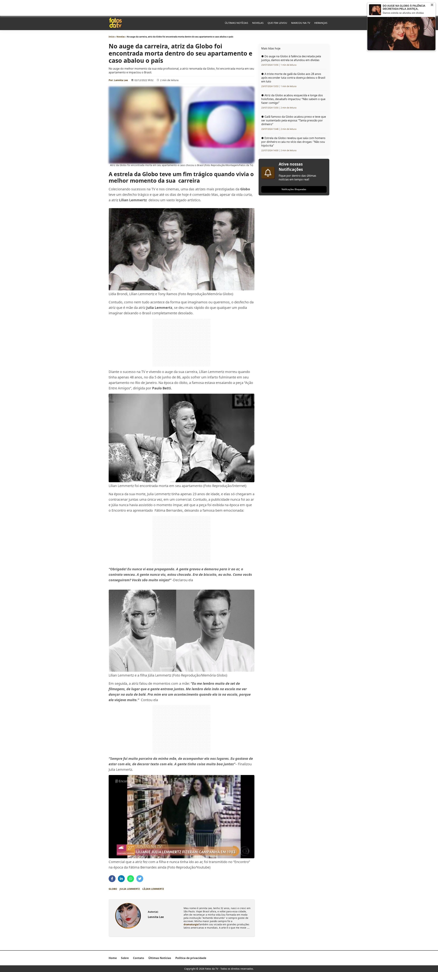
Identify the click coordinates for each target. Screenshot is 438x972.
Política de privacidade (190, 958)
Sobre (125, 958)
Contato (138, 958)
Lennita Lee (121, 80)
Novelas (257, 22)
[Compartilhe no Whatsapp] (130, 878)
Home (113, 958)
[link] (128, 916)
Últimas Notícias (236, 22)
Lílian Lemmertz (153, 888)
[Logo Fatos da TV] (115, 22)
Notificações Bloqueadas (294, 189)
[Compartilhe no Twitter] (139, 878)
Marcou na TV (300, 22)
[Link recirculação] (375, 9)
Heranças (320, 22)
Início (111, 36)
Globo (113, 888)
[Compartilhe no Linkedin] (121, 878)
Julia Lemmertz (130, 888)
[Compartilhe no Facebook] (112, 878)
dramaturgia (191, 924)
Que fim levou (277, 22)
